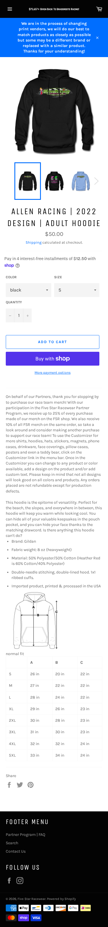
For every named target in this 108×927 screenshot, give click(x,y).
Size (58, 277)
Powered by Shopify (61, 899)
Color (11, 277)
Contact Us (16, 851)
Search (12, 842)
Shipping (33, 242)
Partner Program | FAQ (25, 834)
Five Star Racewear (32, 899)
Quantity (14, 302)
